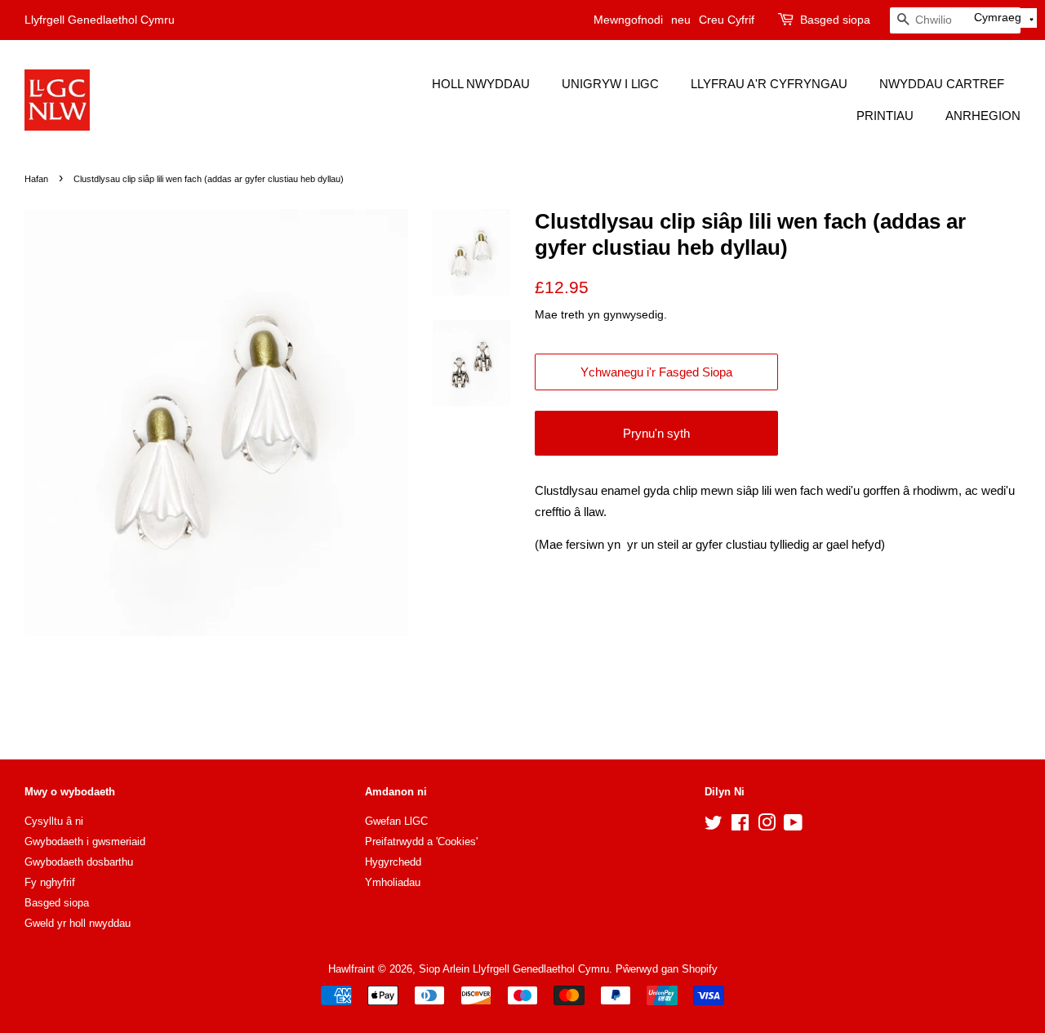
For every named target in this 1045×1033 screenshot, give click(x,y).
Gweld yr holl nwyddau (77, 923)
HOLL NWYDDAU (481, 84)
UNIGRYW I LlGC (610, 84)
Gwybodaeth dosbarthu (78, 862)
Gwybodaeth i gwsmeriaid (84, 841)
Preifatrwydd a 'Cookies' (421, 841)
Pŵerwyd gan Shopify (667, 969)
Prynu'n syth (656, 433)
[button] (1004, 18)
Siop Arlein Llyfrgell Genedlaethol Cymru (514, 969)
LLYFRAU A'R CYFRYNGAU (769, 84)
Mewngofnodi (628, 19)
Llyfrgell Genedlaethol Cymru (99, 19)
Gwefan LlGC (396, 821)
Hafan (36, 179)
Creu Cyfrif (726, 19)
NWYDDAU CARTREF (941, 84)
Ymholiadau (392, 882)
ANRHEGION (983, 115)
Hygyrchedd (393, 862)
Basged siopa (835, 19)
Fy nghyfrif (49, 882)
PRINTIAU (885, 115)
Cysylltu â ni (53, 821)
